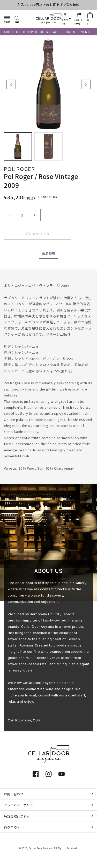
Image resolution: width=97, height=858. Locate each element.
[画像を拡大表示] (48, 84)
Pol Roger (19, 168)
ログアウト (12, 827)
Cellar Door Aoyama (41, 848)
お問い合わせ (14, 794)
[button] (7, 19)
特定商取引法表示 (17, 816)
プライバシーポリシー (20, 805)
